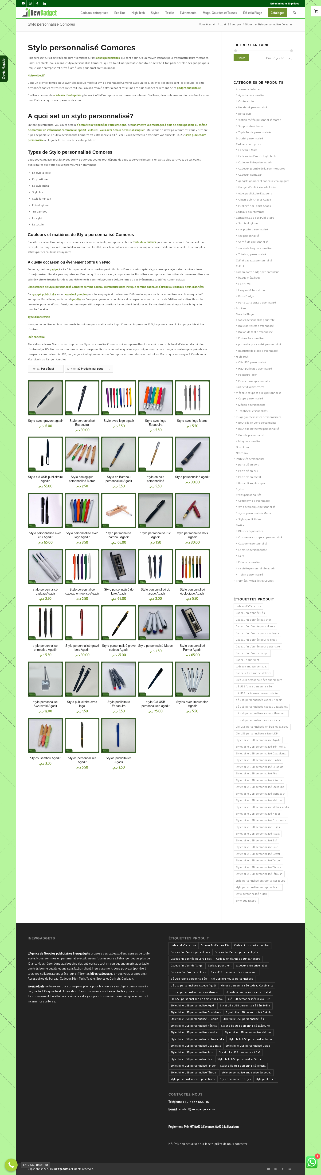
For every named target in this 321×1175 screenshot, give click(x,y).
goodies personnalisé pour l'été (255, 320)
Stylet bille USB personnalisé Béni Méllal (261, 746)
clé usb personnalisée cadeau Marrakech (261, 713)
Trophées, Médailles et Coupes (255, 580)
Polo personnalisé (249, 562)
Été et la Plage (245, 314)
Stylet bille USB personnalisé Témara (258, 867)
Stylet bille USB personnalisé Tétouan (259, 873)
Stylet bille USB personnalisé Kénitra (259, 780)
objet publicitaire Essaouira (255, 193)
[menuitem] (94, 12)
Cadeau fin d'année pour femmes (256, 639)
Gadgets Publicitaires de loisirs (257, 187)
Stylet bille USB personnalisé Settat (258, 854)
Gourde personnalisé (251, 435)
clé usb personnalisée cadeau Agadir (259, 700)
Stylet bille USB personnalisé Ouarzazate (261, 820)
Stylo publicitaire (246, 900)
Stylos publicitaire (249, 519)
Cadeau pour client (247, 660)
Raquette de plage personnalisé (258, 350)
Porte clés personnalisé (250, 459)
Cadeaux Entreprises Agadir (255, 162)
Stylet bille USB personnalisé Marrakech (260, 793)
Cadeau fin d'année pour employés (257, 633)
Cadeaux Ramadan (250, 174)
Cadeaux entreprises (248, 144)
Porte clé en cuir (248, 471)
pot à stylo (244, 113)
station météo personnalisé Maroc (259, 120)
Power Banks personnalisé (254, 381)
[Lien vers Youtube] (23, 3)
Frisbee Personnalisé (250, 338)
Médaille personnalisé (251, 404)
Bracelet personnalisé (249, 138)
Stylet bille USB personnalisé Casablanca (261, 753)
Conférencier (246, 101)
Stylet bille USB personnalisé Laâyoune (260, 787)
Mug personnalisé (249, 441)
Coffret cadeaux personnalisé (254, 260)
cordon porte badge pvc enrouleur (257, 272)
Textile (240, 525)
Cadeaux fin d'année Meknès (253, 673)
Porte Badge (246, 296)
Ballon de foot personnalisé (255, 332)
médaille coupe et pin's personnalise (258, 392)
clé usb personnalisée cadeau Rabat (258, 720)
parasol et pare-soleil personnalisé (259, 344)
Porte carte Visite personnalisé (257, 302)
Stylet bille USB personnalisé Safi (256, 840)
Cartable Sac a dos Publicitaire (255, 217)
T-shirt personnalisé (250, 574)
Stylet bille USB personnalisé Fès (256, 773)
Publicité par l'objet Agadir (254, 206)
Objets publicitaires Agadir (254, 199)
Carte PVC (244, 284)
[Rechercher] (294, 12)
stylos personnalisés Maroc (255, 513)
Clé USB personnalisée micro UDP (257, 733)
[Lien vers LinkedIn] (44, 3)
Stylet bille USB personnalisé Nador (258, 813)
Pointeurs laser (247, 374)
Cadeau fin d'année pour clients (255, 626)
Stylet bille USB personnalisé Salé (257, 847)
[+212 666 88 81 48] (11, 1165)
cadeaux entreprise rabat (251, 666)
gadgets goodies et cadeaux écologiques (263, 181)
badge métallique (249, 277)
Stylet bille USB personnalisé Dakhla (258, 760)
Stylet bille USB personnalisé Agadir (258, 740)
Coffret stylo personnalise (254, 500)
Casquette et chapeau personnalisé (260, 537)
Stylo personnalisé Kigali (251, 893)
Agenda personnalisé (251, 95)
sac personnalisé (248, 235)
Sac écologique (248, 223)
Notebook (242, 453)
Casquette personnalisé (252, 543)
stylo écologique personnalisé (256, 507)
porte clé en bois (248, 464)
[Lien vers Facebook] (37, 3)
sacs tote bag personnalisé (254, 248)
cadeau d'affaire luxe (248, 606)
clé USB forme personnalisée (254, 686)
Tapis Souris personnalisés (254, 132)
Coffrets (240, 266)
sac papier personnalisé (253, 229)
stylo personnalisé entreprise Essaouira (260, 880)
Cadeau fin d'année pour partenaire (258, 646)
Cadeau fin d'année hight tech (257, 156)
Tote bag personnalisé (252, 254)
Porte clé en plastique (251, 483)
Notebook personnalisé (252, 107)
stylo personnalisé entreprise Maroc (258, 887)
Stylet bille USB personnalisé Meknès (259, 800)
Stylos (239, 489)
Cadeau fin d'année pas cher (253, 619)
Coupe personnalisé (250, 398)
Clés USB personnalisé (252, 362)
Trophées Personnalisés (252, 411)
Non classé (242, 447)
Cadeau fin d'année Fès (250, 613)
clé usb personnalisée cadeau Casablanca (262, 706)
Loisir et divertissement (250, 387)
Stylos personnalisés (248, 495)
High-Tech (242, 356)
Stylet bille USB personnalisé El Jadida (259, 767)
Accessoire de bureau (249, 89)
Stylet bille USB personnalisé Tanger (258, 860)
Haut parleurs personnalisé (255, 368)
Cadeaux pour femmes (250, 211)
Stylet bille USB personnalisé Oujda (258, 827)
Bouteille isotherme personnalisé (258, 428)
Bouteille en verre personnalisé (257, 422)
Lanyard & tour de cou (252, 290)
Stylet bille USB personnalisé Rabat (258, 833)
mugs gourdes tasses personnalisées (258, 417)
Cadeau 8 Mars (247, 150)
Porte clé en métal (249, 477)
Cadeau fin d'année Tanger (252, 653)
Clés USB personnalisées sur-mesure (259, 680)
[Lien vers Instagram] (30, 3)
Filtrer (241, 57)
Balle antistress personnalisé (256, 325)
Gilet (241, 556)
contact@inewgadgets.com (197, 1109)
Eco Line (241, 308)
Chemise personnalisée (252, 550)
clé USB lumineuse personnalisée (257, 693)
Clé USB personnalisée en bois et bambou (262, 726)
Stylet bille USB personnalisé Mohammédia (262, 807)
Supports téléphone (250, 126)
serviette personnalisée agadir (256, 568)
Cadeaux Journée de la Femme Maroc (261, 168)
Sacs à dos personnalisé (253, 242)
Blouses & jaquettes (250, 531)
